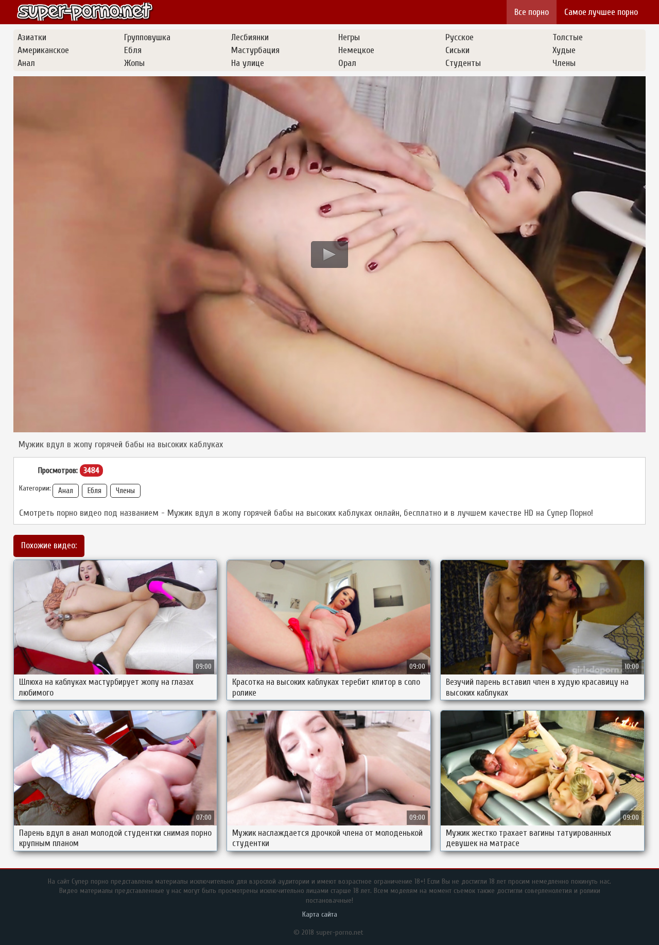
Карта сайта (319, 914)
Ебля (94, 490)
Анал (65, 490)
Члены (125, 490)
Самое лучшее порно (601, 12)
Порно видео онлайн (85, 12)
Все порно (531, 12)
